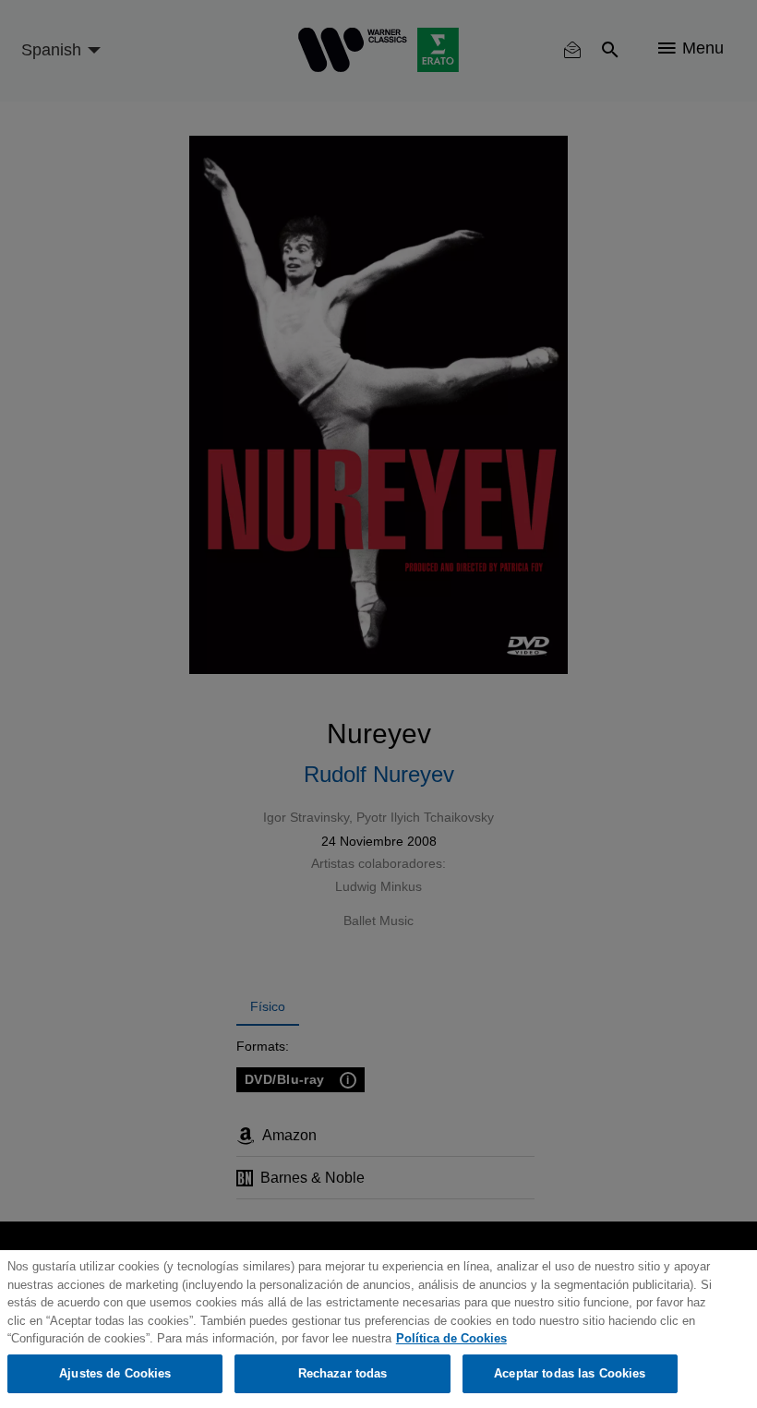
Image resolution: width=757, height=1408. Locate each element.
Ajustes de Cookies (115, 1373)
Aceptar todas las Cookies (569, 1373)
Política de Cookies (451, 1338)
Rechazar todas (343, 1373)
